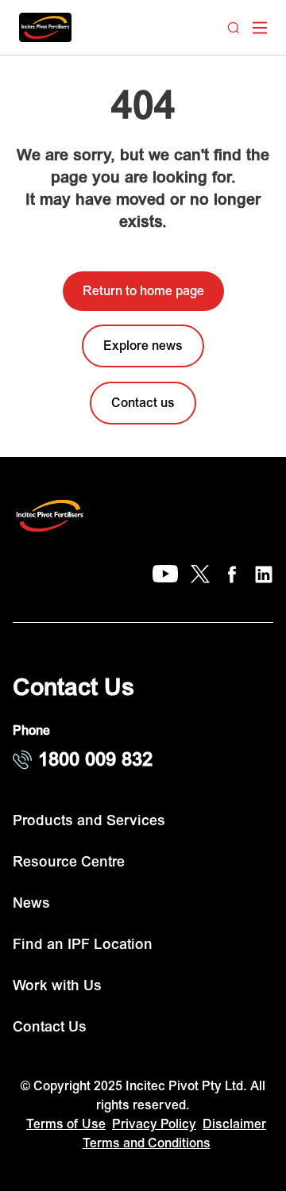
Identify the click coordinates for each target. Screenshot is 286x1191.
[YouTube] (165, 574)
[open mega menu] (260, 28)
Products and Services (89, 821)
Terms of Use (66, 1124)
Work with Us (57, 986)
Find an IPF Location (83, 945)
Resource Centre (69, 862)
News (31, 903)
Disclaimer (234, 1124)
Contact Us (50, 1027)
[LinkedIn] (263, 574)
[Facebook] (232, 574)
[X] (200, 574)
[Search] (233, 27)
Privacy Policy (154, 1124)
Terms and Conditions (147, 1143)
